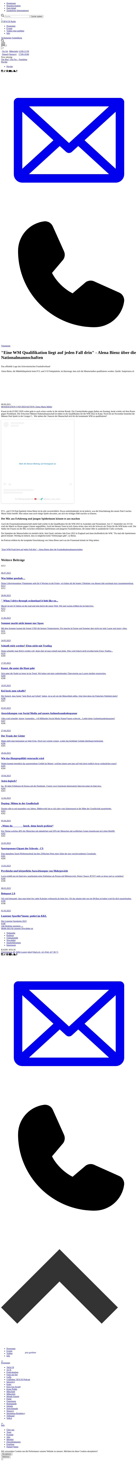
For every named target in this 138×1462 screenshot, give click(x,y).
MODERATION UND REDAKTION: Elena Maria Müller (26, 407)
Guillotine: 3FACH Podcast (18, 1379)
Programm (10, 26)
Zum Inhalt (11, 8)
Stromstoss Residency (15, 1413)
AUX (8, 1370)
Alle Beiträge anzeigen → (12, 926)
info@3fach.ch (34, 952)
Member (10, 1439)
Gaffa (8, 1377)
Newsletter (11, 940)
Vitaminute (5, 346)
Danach (5, 54)
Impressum (11, 945)
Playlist (9, 66)
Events (9, 28)
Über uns (10, 1430)
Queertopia (11, 1401)
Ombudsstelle (12, 938)
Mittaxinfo (13, 51)
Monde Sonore (12, 1396)
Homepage (11, 3)
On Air (5, 51)
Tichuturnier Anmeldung (11, 38)
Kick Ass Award (13, 1387)
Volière (15, 31)
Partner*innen (12, 1447)
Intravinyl (10, 1382)
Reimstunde (11, 1404)
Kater (8, 1384)
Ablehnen (5, 1457)
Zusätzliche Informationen (17, 10)
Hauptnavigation (13, 6)
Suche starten (36, 16)
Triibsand (10, 1416)
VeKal (9, 1418)
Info (8, 33)
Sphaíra (9, 1406)
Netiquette (10, 933)
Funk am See (12, 1375)
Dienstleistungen (13, 1442)
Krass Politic (11, 1389)
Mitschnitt (10, 1391)
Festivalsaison (12, 1372)
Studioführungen (13, 943)
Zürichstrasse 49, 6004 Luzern (14, 952)
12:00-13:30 (24, 51)
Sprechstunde (12, 1408)
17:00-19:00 (24, 54)
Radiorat (10, 935)
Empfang (10, 1444)
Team (8, 1432)
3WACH (10, 1367)
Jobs (8, 1437)
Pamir (8, 1399)
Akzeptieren (6, 1454)
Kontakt (9, 1434)
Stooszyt (12, 54)
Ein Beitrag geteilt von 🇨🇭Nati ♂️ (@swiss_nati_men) (37, 499)
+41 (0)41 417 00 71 (49, 952)
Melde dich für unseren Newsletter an (17, 928)
